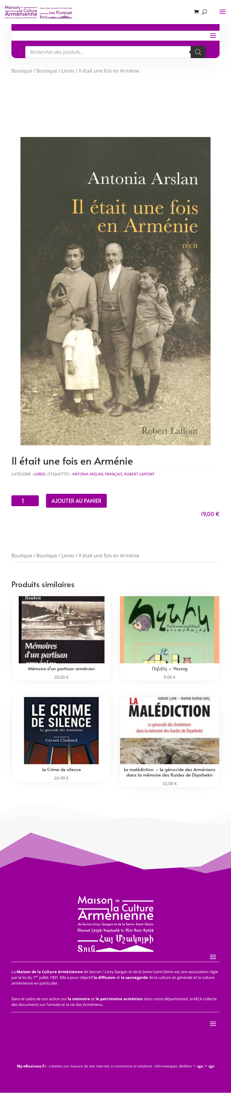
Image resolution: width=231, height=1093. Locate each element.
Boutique (21, 70)
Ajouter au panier (76, 500)
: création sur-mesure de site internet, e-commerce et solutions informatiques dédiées (104, 1066)
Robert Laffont (139, 474)
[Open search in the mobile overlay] (115, 52)
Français (113, 474)
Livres (68, 70)
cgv (211, 1066)
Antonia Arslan (87, 474)
